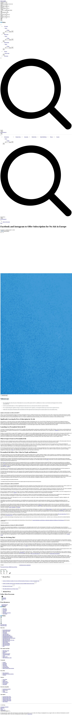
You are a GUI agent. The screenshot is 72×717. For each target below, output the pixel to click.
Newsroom (5, 684)
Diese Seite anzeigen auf (4, 6)
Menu (6, 28)
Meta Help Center (6, 650)
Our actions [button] (5, 610)
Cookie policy (5, 692)
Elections (4, 674)
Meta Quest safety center (7, 657)
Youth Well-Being (43, 136)
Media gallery (5, 681)
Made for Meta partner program (8, 668)
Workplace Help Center (7, 700)
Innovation (26, 136)
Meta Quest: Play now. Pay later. (8, 640)
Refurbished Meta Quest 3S (8, 637)
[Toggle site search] (0, 58)
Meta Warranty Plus (6, 641)
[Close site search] (1, 134)
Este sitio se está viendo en (5, 14)
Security (57, 136)
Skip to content (3, 0)
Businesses (5, 664)
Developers (5, 663)
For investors (5, 683)
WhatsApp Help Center (7, 699)
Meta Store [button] (5, 608)
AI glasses (6, 26)
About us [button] (4, 611)
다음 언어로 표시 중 (4, 12)
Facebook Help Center (7, 696)
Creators (4, 662)
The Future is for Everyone (8, 586)
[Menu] (1, 20)
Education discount (6, 645)
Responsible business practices (8, 673)
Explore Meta (6, 42)
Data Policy (2, 707)
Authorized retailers (6, 654)
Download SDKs (6, 667)
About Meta (5, 679)
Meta (1, 223)
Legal (4, 655)
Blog (3, 646)
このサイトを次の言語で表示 (6, 10)
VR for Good (5, 666)
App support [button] (5, 613)
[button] (1, 19)
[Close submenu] (12, 31)
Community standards (6, 689)
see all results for (3, 132)
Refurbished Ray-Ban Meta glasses (9, 638)
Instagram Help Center (7, 698)
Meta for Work (5, 642)
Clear (2, 131)
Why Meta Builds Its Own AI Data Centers (10, 588)
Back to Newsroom (6, 221)
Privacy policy (5, 690)
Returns (4, 652)
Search (1, 130)
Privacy (51, 136)
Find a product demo (6, 653)
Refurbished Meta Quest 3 (7, 636)
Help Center (7, 53)
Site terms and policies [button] (7, 612)
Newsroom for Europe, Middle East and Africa (8, 566)
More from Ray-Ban (6, 639)
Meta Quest (6, 34)
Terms (4, 691)
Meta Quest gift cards (6, 635)
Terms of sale (5, 656)
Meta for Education (6, 643)
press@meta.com (5, 604)
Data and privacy (6, 672)
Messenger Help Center (7, 697)
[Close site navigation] (0, 220)
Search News (2, 216)
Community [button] (5, 609)
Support (5, 51)
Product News (18, 136)
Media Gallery (4, 605)
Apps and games (6, 634)
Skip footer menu (3, 624)
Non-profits (5, 665)
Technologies (6, 136)
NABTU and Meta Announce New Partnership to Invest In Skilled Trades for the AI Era (18, 583)
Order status (5, 651)
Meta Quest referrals (6, 644)
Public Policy (34, 136)
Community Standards (4, 706)
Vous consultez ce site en (4, 8)
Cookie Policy (29, 713)
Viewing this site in (3, 1)
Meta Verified (5, 701)
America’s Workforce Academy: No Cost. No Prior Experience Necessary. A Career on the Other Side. (21, 580)
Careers (4, 680)
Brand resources (5, 682)
